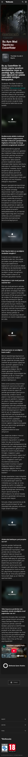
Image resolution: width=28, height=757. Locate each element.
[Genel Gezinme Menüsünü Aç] (2, 2)
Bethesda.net (15, 88)
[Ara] (23, 2)
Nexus (22, 88)
